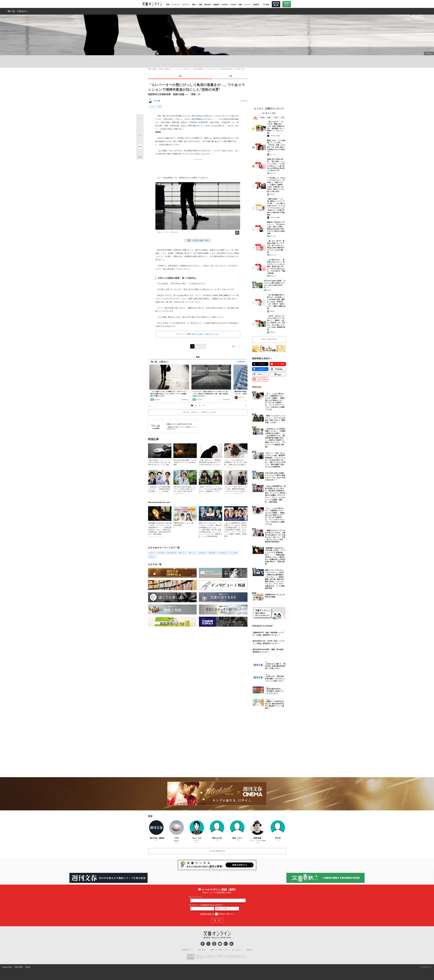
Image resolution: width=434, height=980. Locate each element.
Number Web (7, 967)
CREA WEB (18, 967)
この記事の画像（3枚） (200, 240)
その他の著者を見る (217, 851)
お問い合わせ (202, 950)
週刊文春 (207, 4)
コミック (247, 4)
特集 (193, 4)
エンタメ (152, 106)
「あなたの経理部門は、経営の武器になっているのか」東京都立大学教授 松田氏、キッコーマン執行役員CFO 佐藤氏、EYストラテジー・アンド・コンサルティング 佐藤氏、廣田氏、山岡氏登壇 (235, 530)
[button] (192, 405)
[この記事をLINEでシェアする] (140, 140)
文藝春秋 (216, 4)
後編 (175, 129)
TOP (149, 69)
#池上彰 (152, 553)
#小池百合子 (223, 553)
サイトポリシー (237, 950)
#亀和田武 (212, 553)
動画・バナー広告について (219, 950)
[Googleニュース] (220, 944)
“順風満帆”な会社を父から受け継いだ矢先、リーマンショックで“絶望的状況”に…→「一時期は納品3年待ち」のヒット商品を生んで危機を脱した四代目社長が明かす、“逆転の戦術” (159, 529)
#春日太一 (152, 557)
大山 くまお (273, 154)
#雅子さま (182, 553)
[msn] (226, 944)
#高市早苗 (161, 553)
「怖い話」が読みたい (17, 11)
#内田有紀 (202, 553)
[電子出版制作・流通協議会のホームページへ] (190, 957)
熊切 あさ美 (273, 173)
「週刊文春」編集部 (275, 135)
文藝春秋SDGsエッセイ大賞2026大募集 (183, 525)
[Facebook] (203, 944)
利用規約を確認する (207, 914)
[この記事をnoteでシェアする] (140, 147)
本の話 (27, 967)
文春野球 (256, 4)
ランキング (176, 4)
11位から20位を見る (269, 339)
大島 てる (241, 397)
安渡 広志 (268, 290)
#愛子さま (192, 553)
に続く (180, 129)
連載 (200, 4)
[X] (208, 944)
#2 (230, 76)
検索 (267, 4)
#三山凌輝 (233, 553)
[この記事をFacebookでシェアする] (140, 125)
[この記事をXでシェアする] (140, 118)
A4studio (157, 399)
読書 (240, 4)
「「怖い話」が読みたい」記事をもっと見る (198, 412)
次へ (234, 346)
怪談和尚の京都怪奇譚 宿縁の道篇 (204, 122)
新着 (167, 4)
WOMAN (225, 4)
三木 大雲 (156, 101)
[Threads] (214, 944)
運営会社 (249, 950)
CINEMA (233, 4)
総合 (274, 113)
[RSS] (231, 944)
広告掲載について (187, 950)
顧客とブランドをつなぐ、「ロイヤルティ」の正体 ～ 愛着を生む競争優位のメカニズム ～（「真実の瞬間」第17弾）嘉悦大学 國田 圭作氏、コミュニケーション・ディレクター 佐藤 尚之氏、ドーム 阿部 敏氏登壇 (210, 530)
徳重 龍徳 (272, 194)
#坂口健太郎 (171, 553)
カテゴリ (185, 4)
